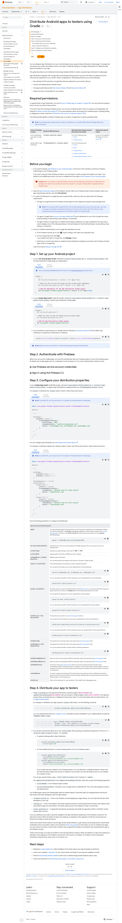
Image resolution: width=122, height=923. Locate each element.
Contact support (91, 890)
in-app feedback (45, 849)
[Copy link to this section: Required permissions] (59, 99)
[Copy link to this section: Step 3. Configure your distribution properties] (91, 380)
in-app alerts (51, 852)
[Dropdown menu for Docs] (40, 2)
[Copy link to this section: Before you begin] (53, 164)
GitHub (28, 902)
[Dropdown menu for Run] (31, 2)
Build (19, 2)
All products (91, 912)
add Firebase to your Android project (60, 169)
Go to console (108, 2)
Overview (5, 11)
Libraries (28, 899)
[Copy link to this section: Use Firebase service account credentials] (78, 367)
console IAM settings (46, 111)
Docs (36, 2)
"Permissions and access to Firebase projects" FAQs (69, 113)
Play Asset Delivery (77, 88)
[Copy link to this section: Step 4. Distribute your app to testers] (80, 688)
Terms (28, 919)
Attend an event (61, 902)
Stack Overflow (91, 893)
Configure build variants (41, 699)
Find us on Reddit (61, 893)
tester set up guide (71, 825)
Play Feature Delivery (59, 88)
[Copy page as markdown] (48, 26)
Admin (97, 139)
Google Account (60, 714)
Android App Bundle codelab (48, 856)
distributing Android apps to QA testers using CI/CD (67, 859)
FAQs (88, 904)
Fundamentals (15, 11)
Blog (100, 2)
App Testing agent (73, 616)
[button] (10, 31)
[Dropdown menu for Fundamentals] (22, 11)
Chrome (56, 912)
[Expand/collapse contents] (41, 32)
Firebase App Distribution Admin (82, 156)
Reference (53, 11)
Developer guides (31, 890)
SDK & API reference (32, 893)
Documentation (8, 8)
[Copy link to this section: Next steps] (45, 844)
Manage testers (84, 589)
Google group (91, 896)
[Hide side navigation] (21, 920)
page (47, 191)
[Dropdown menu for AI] (29, 11)
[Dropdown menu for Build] (23, 2)
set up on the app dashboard (63, 216)
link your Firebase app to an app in (75, 103)
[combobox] (69, 2)
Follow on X (60, 896)
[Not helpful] (108, 17)
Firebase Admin (77, 140)
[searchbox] (12, 17)
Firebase (32, 17)
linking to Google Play (52, 247)
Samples (61, 11)
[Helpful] (106, 17)
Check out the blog (62, 890)
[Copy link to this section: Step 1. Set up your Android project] (77, 254)
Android (48, 912)
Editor (75, 147)
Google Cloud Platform (77, 912)
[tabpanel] (71, 282)
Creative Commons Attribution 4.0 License (77, 874)
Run (28, 2)
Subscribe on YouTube (63, 899)
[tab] (39, 266)
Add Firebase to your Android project (93, 176)
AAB (42, 56)
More (46, 2)
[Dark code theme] (105, 274)
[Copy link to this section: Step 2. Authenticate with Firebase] (76, 354)
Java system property (82, 331)
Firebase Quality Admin (80, 153)
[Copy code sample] (108, 274)
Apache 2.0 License (31, 876)
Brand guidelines (91, 902)
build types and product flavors (65, 443)
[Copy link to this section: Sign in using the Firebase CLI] (66, 373)
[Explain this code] (102, 274)
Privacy (33, 919)
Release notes (91, 899)
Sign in (118, 2)
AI (26, 11)
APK (32, 56)
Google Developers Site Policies (56, 876)
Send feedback (103, 22)
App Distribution (25, 8)
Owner (75, 137)
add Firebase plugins (77, 270)
